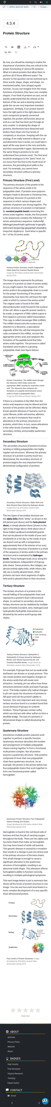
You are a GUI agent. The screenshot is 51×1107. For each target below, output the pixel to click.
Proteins (36, 7)
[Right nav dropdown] (30, 2)
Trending (11, 1078)
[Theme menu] (41, 2)
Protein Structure (44, 7)
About (10, 1051)
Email (13, 1096)
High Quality (13, 1064)
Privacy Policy (14, 1042)
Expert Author (13, 1083)
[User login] (47, 2)
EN (9, 52)
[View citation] (12, 47)
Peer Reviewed (14, 1069)
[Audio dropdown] (36, 47)
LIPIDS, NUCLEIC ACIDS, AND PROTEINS (20, 7)
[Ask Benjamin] (45, 1101)
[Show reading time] (16, 52)
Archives (11, 1037)
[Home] (4, 2)
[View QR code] (19, 47)
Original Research (15, 1073)
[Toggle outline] (6, 47)
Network (11, 1046)
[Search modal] (35, 2)
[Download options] (26, 47)
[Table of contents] (4, 7)
